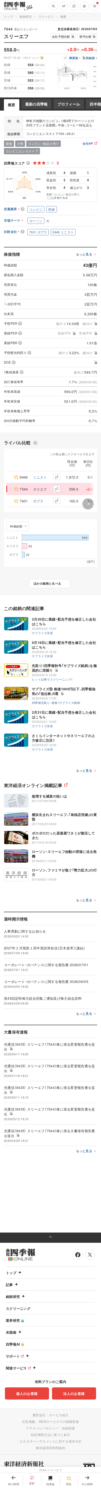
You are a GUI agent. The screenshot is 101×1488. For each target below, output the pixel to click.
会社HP (88, 144)
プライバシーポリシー (42, 1428)
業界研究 (13, 1320)
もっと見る (84, 254)
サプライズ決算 (42, 633)
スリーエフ (46, 16)
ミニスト (40, 477)
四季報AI (13, 1344)
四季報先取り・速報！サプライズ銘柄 (56, 702)
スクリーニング (18, 1308)
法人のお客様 (74, 1393)
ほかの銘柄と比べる (47, 583)
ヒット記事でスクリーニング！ (52, 679)
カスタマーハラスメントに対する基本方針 (51, 1441)
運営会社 (38, 1415)
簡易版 (73, 58)
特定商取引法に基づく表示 (50, 1434)
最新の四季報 (36, 104)
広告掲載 (28, 1421)
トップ (8, 16)
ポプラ (38, 501)
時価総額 (16, 526)
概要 (11, 104)
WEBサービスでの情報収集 (59, 1421)
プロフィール (68, 104)
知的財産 (68, 1428)
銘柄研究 (26, 16)
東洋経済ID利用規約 (50, 1447)
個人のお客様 (27, 1393)
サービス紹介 (59, 1415)
